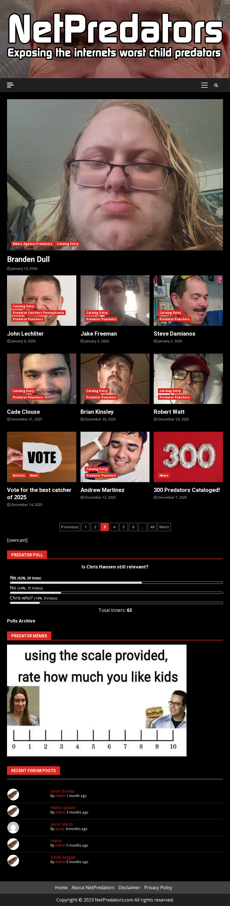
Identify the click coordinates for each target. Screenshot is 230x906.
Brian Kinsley (115, 379)
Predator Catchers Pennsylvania (38, 313)
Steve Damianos (188, 300)
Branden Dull (115, 174)
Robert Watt (188, 379)
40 (152, 526)
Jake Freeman (115, 300)
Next (164, 526)
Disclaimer (129, 887)
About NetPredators (93, 887)
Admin (60, 795)
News (34, 475)
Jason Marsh (61, 824)
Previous (70, 526)
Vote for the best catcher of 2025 (41, 457)
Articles (19, 475)
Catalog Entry (67, 244)
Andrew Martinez (115, 457)
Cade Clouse (41, 379)
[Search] (216, 85)
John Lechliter (41, 300)
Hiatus (56, 840)
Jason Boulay (62, 791)
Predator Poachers (28, 319)
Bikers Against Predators (32, 244)
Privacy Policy (158, 887)
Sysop (60, 828)
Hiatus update (63, 807)
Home (61, 887)
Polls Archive (21, 621)
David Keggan (63, 857)
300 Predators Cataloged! (188, 457)
